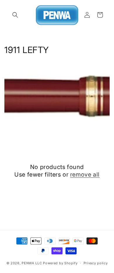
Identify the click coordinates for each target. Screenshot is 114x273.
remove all (85, 174)
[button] (15, 14)
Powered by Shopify (60, 263)
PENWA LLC (32, 263)
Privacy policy (96, 263)
